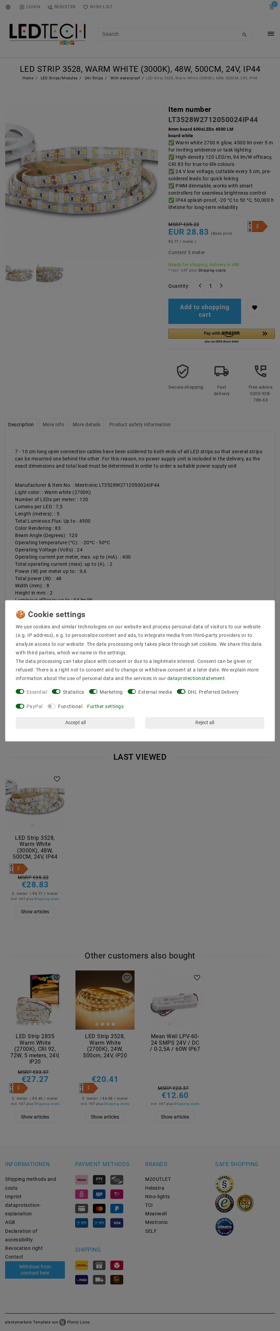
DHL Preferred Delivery (213, 692)
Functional (70, 706)
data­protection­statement (196, 678)
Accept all (75, 723)
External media (155, 692)
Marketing (111, 692)
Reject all (204, 723)
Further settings (105, 706)
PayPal (35, 706)
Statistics (73, 692)
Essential (37, 692)
